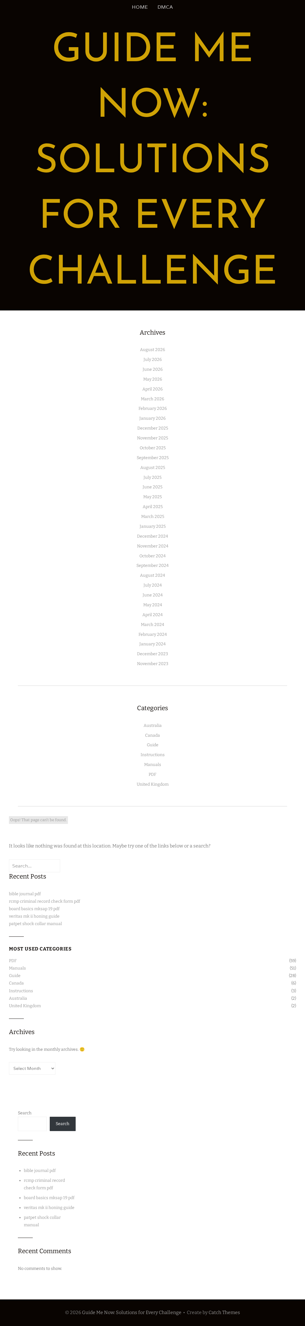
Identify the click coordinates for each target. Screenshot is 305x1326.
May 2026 (152, 379)
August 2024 (152, 575)
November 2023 (152, 663)
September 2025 (153, 457)
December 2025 (152, 428)
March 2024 (152, 624)
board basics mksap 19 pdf (34, 908)
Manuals (152, 764)
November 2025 (152, 438)
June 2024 (153, 595)
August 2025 (152, 467)
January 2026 (152, 418)
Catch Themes (224, 1312)
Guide (152, 744)
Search (25, 1113)
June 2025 (152, 487)
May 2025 (152, 496)
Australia (153, 725)
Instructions (153, 754)
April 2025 (153, 506)
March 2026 (152, 399)
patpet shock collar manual (35, 923)
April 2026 (152, 389)
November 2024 (152, 546)
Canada (152, 735)
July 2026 (153, 359)
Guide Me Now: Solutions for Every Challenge (152, 162)
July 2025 (152, 477)
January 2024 (152, 644)
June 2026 (153, 369)
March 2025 (152, 516)
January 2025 (153, 526)
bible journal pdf (25, 893)
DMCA (165, 7)
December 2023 (152, 653)
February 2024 (153, 634)
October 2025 (153, 447)
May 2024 (152, 604)
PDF (152, 774)
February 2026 (153, 408)
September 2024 (152, 565)
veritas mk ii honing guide (34, 916)
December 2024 (152, 536)
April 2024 (152, 614)
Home (140, 7)
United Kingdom (153, 784)
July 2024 (153, 585)
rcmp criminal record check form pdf (44, 901)
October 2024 (152, 556)
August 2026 (152, 349)
